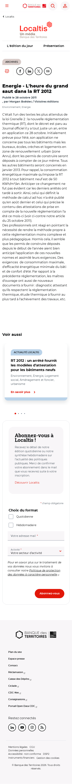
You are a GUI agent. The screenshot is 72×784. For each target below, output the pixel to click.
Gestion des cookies (47, 757)
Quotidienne (24, 516)
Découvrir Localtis (27, 482)
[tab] (15, 413)
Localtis (9, 16)
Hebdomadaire (26, 525)
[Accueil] (34, 6)
